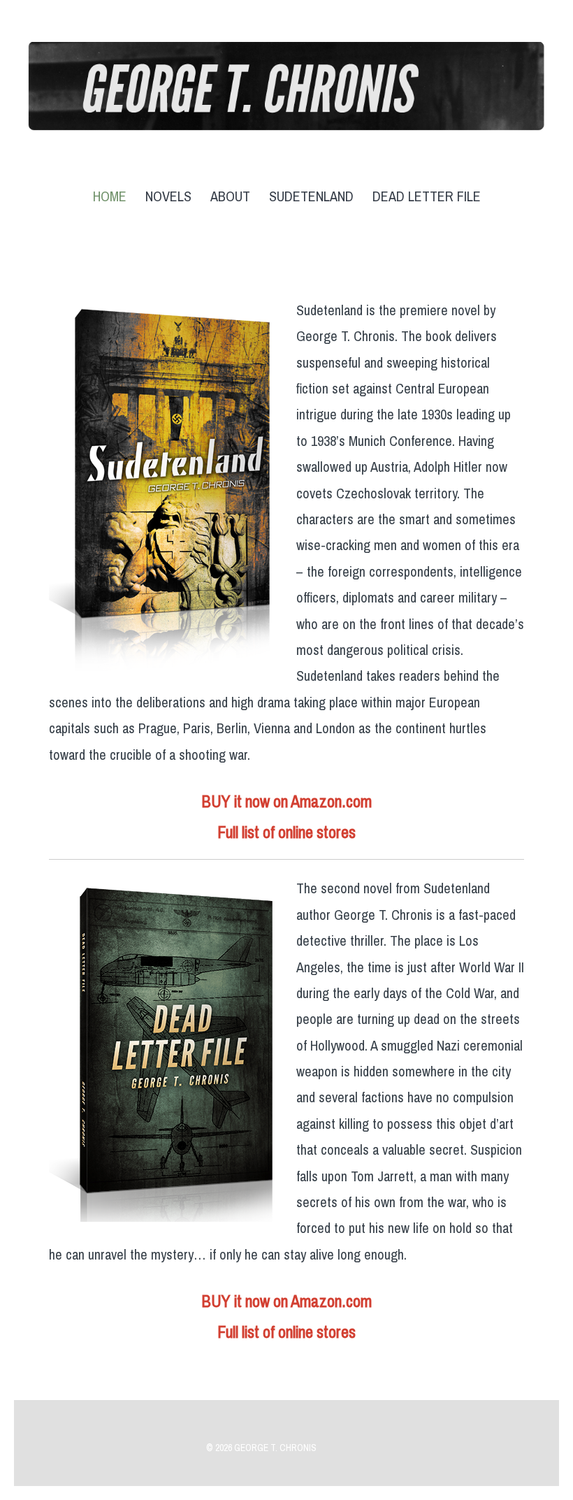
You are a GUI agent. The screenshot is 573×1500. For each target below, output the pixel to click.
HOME (109, 197)
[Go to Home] (286, 121)
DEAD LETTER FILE (426, 197)
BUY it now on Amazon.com (286, 801)
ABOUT (230, 197)
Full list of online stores (286, 832)
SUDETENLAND (311, 197)
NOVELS (168, 197)
